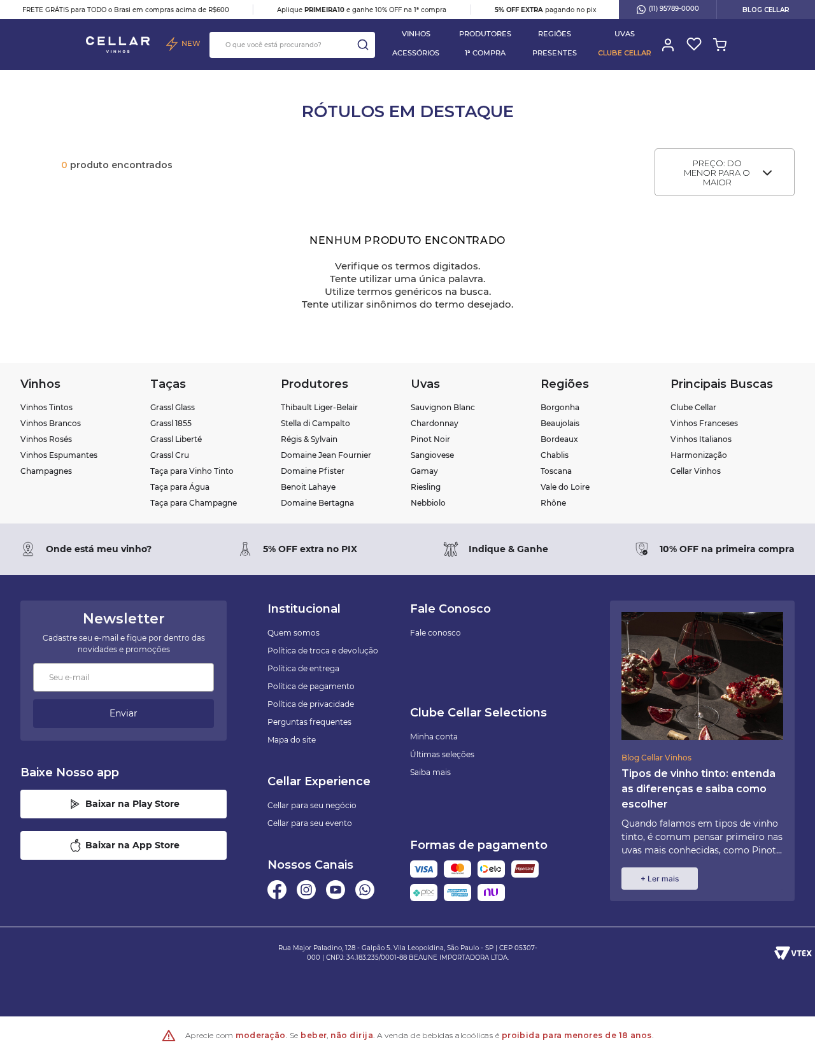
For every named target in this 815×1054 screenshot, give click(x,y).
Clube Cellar (624, 52)
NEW (191, 43)
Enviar (124, 713)
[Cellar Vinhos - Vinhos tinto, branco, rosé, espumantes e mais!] (118, 44)
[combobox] (292, 45)
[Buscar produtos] (363, 45)
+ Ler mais (660, 878)
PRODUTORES (485, 33)
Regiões (554, 33)
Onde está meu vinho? (99, 549)
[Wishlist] (693, 45)
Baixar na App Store (132, 845)
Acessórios (415, 52)
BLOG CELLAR (766, 10)
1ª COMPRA (485, 52)
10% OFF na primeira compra (727, 549)
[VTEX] (793, 953)
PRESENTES (554, 52)
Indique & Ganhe (508, 549)
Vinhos (416, 33)
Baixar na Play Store (132, 803)
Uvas (624, 33)
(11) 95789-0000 (674, 8)
